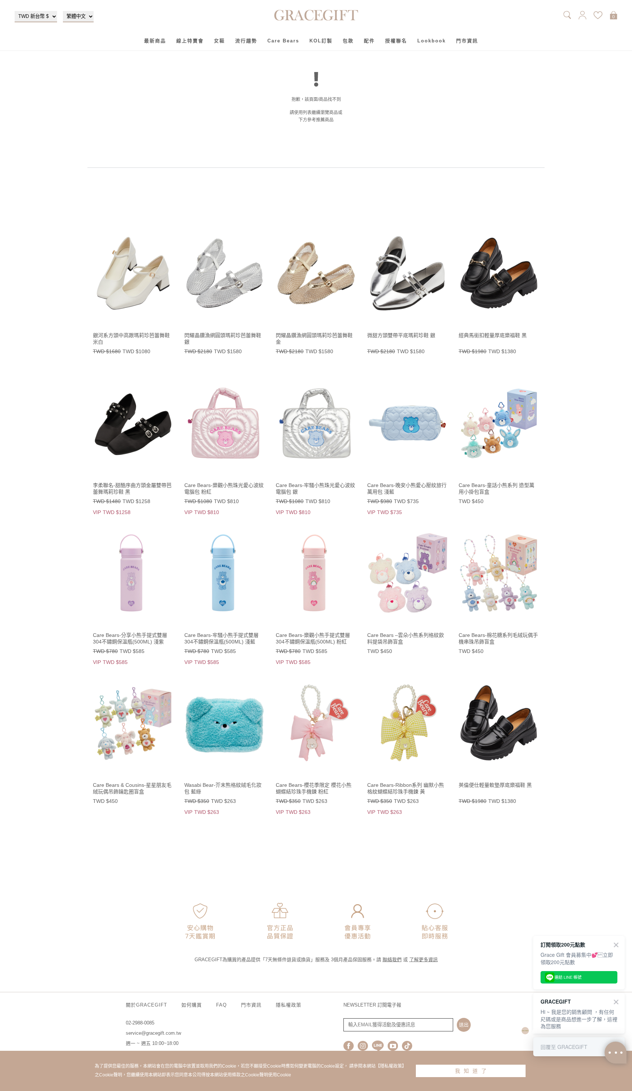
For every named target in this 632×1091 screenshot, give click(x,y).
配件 (369, 41)
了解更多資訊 (423, 959)
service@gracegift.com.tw (153, 1033)
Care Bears (283, 41)
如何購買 (191, 1005)
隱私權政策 (288, 1005)
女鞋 (219, 41)
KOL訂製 (320, 41)
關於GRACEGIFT (146, 1005)
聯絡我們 (392, 959)
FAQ (221, 1005)
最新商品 (155, 41)
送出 (464, 1024)
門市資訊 (467, 41)
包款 (348, 41)
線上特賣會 (190, 41)
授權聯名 (396, 41)
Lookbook (431, 41)
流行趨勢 (246, 41)
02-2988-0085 (140, 1023)
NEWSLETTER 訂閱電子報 (372, 1005)
